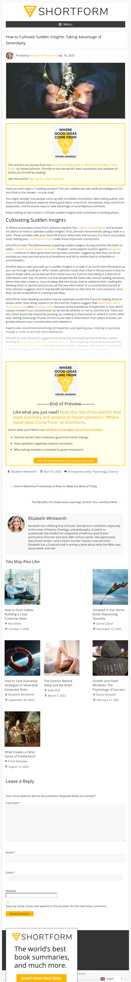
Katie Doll (54, 690)
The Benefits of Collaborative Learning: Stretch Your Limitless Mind (76, 502)
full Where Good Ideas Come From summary (74, 430)
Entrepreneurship (79, 471)
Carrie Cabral (104, 623)
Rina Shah (14, 623)
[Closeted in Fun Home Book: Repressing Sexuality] (110, 571)
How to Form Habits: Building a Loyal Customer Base (19, 614)
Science (113, 471)
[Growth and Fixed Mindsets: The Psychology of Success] (110, 642)
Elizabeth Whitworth (43, 55)
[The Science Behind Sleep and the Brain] (62, 642)
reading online (44, 307)
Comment (13, 803)
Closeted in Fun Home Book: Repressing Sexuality (108, 614)
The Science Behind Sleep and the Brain (58, 683)
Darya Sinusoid (106, 694)
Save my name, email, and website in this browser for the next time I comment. (56, 906)
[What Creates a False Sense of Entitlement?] (22, 713)
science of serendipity (91, 228)
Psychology (99, 471)
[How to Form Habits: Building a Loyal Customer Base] (22, 571)
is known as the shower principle (34, 249)
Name (11, 852)
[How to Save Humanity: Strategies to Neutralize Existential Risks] (22, 642)
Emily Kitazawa (17, 761)
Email (10, 872)
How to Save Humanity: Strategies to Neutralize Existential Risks (21, 685)
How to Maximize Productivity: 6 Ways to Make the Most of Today (53, 486)
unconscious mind (41, 239)
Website (11, 891)
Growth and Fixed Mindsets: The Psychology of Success (109, 685)
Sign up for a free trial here (46, 179)
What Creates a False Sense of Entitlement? (20, 754)
